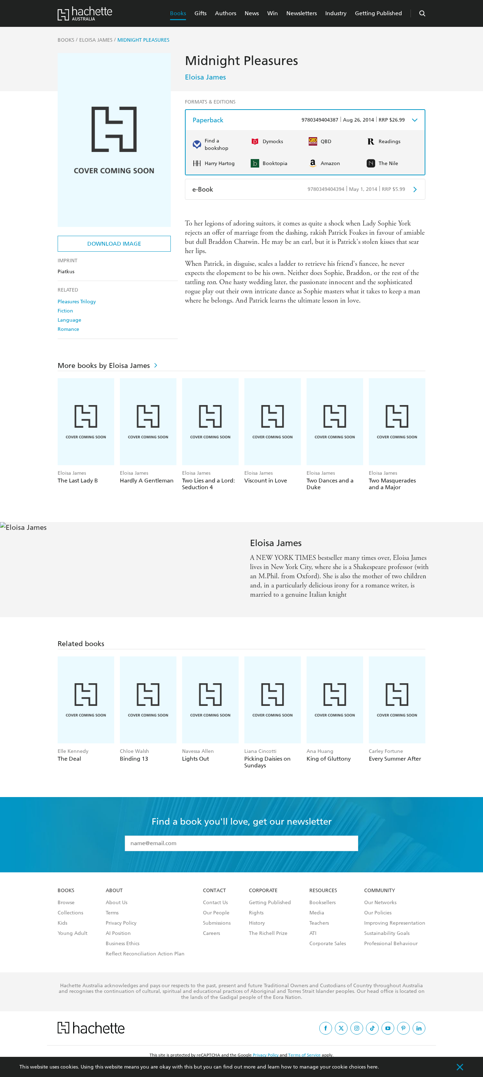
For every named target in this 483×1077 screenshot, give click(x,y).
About (114, 890)
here (372, 1067)
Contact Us (215, 902)
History (257, 923)
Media (316, 913)
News (252, 13)
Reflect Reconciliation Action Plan (145, 954)
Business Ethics (122, 943)
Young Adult (72, 933)
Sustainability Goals (386, 933)
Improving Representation (394, 923)
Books (178, 13)
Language (69, 320)
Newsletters (301, 13)
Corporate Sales (327, 943)
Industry (336, 13)
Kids (62, 923)
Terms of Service (304, 1055)
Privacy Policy (121, 923)
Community (379, 890)
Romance (68, 329)
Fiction (65, 311)
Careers (211, 933)
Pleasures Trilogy (77, 302)
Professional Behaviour (391, 943)
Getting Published (378, 13)
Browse (66, 902)
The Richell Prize (268, 933)
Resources (323, 890)
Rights (256, 913)
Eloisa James (205, 77)
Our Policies (377, 913)
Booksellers (322, 902)
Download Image (114, 243)
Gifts (200, 13)
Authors (225, 13)
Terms (112, 913)
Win (272, 13)
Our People (216, 913)
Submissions (217, 923)
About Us (116, 902)
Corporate (263, 890)
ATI (312, 933)
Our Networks (380, 902)
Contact (214, 890)
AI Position (118, 933)
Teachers (319, 923)
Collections (70, 913)
